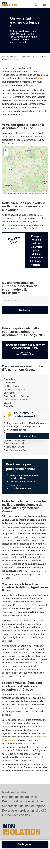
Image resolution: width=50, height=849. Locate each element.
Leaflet (10, 193)
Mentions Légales (14, 792)
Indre (45, 56)
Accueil (5, 56)
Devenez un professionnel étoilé (24, 810)
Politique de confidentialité (20, 796)
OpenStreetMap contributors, (31, 193)
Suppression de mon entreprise (23, 805)
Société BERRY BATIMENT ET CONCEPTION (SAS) (25, 346)
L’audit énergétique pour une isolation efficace (24, 476)
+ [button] (6, 150)
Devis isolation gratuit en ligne (22, 801)
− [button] (6, 153)
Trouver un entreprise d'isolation (22, 56)
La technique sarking (20, 488)
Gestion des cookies (16, 815)
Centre (38, 56)
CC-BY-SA (44, 193)
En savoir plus (27, 436)
